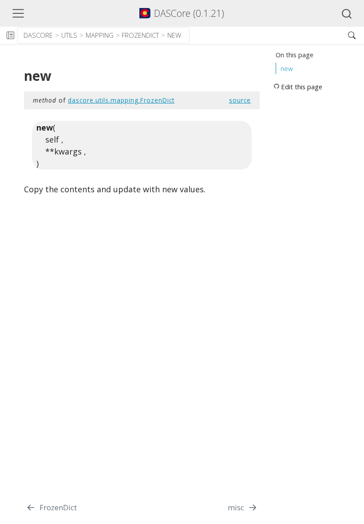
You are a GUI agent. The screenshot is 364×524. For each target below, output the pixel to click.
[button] (265, 35)
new (174, 35)
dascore (38, 35)
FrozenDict (140, 35)
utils (69, 35)
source (240, 100)
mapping (100, 35)
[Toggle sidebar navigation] (10, 35)
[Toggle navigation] (18, 13)
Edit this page (301, 86)
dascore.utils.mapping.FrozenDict (121, 100)
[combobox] (347, 13)
